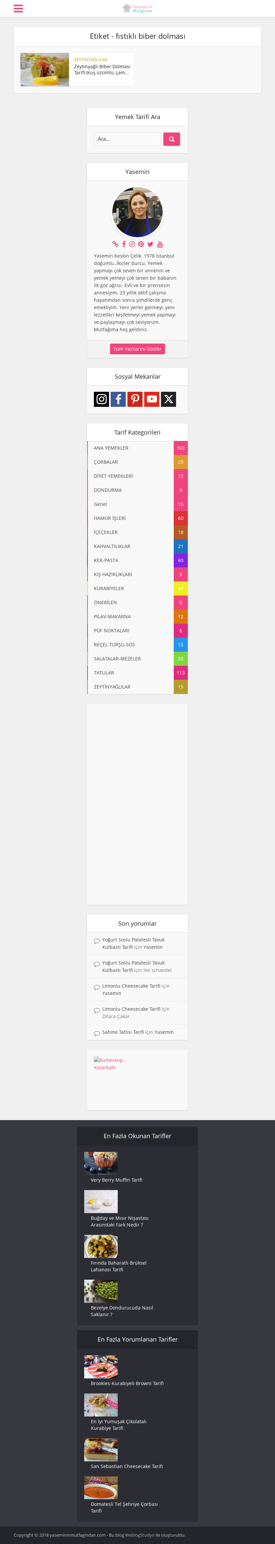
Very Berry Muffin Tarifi (116, 1180)
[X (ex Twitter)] (168, 399)
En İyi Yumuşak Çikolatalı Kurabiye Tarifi (119, 1424)
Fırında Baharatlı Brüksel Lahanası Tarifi (119, 1266)
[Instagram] (101, 399)
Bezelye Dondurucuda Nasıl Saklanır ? (122, 1311)
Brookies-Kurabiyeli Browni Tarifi (127, 1383)
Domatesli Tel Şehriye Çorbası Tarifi (124, 1507)
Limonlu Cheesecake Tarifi (131, 986)
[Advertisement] (137, 804)
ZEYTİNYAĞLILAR (90, 60)
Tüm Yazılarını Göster (137, 349)
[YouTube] (151, 399)
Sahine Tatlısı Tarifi (123, 1032)
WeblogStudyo (140, 1535)
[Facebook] (118, 399)
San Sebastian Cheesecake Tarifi (127, 1466)
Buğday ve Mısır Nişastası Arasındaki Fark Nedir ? (120, 1221)
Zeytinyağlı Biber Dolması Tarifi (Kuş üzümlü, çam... (102, 69)
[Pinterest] (135, 399)
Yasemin (153, 947)
